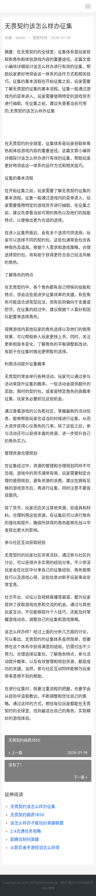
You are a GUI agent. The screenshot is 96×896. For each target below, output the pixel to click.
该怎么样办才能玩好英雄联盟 (36, 822)
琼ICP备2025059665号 (76, 882)
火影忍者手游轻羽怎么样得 (34, 847)
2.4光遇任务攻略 (25, 831)
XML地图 (48, 888)
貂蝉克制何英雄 (24, 839)
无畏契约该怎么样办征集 (32, 806)
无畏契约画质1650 (27, 814)
